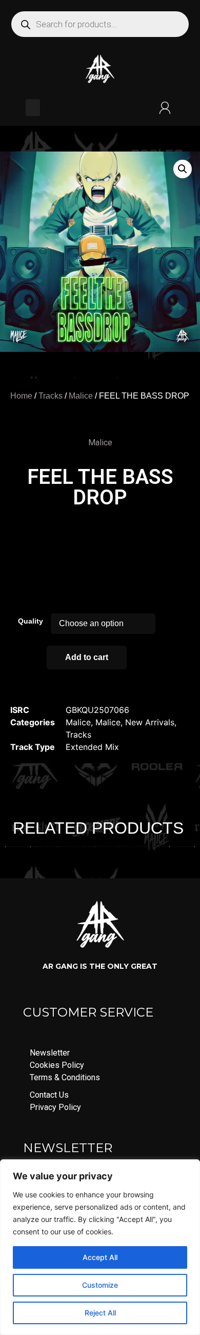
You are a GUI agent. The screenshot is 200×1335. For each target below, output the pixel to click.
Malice (81, 395)
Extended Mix (92, 747)
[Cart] (99, 108)
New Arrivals (149, 722)
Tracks (50, 395)
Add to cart (86, 657)
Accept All (100, 1257)
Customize (100, 1285)
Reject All (100, 1312)
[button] (33, 107)
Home (21, 395)
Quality (30, 621)
